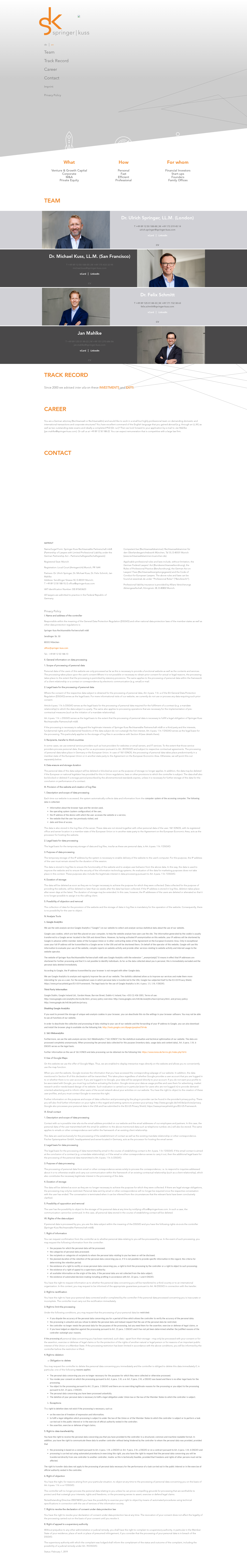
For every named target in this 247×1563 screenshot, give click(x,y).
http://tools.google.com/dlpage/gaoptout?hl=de (124, 1027)
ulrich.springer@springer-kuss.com (157, 229)
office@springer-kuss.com (56, 648)
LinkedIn (162, 235)
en (52, 44)
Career (50, 69)
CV (157, 245)
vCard (151, 235)
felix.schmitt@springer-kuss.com (157, 306)
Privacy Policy (52, 95)
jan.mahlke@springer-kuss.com (89, 345)
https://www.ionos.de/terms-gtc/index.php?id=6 (164, 1052)
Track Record (56, 60)
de (45, 44)
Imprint (48, 86)
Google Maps (143, 477)
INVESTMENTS (109, 387)
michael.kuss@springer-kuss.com (89, 268)
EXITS (130, 387)
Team (49, 52)
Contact (51, 78)
